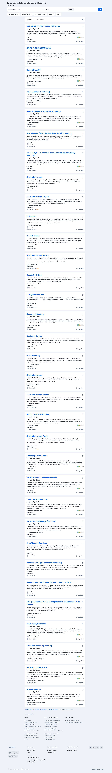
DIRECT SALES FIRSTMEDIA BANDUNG (43, 26)
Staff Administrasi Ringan (38, 197)
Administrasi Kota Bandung (38, 414)
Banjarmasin (28, 720)
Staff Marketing (33, 355)
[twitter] (97, 747)
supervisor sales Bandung (51, 726)
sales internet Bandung (50, 728)
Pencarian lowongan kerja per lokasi (73, 722)
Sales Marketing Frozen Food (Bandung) (44, 111)
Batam (26, 739)
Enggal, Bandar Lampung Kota (32, 730)
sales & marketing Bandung (51, 733)
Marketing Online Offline (37, 456)
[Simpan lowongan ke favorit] (82, 26)
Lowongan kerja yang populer (72, 720)
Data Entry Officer (34, 275)
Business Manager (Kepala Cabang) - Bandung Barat (49, 582)
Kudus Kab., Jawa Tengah (31, 735)
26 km (70, 9)
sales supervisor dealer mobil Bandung (54, 730)
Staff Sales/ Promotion (36, 624)
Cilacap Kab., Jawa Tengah (31, 733)
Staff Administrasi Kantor (38, 255)
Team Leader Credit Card (37, 499)
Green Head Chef (34, 689)
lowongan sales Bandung (51, 724)
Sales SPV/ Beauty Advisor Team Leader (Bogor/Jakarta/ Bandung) (51, 154)
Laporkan (81, 41)
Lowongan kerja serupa (33, 757)
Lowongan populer (72, 750)
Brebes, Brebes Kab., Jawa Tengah (33, 726)
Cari (100, 9)
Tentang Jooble (31, 750)
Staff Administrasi (34, 177)
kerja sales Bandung (50, 739)
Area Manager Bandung (37, 543)
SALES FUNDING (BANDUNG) (39, 48)
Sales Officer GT (34, 70)
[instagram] (94, 747)
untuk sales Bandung (50, 735)
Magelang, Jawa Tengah (31, 722)
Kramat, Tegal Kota (29, 728)
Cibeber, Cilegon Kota (30, 724)
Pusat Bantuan (31, 755)
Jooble (102, 769)
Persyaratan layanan (13, 769)
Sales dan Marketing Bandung (39, 646)
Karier (28, 752)
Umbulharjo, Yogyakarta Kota (32, 737)
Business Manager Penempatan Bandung (44, 563)
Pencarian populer (29, 714)
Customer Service (34, 336)
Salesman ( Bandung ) (36, 314)
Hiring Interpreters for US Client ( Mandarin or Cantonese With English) (53, 603)
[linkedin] (101, 747)
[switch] (83, 19)
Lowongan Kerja (51, 752)
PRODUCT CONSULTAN (37, 667)
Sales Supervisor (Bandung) (38, 92)
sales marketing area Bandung (52, 720)
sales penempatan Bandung (51, 722)
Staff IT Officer (33, 236)
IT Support (31, 216)
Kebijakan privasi (25, 769)
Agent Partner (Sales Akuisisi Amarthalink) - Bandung (49, 133)
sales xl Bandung (49, 737)
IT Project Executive (35, 294)
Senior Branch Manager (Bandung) (41, 521)
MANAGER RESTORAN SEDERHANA (42, 477)
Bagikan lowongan (52, 750)
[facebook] (90, 747)
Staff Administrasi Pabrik (37, 436)
